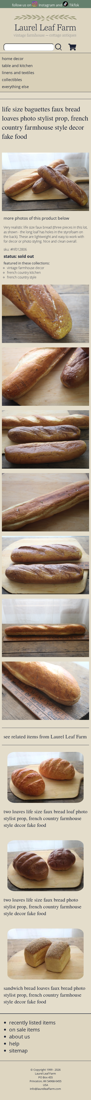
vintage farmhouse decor (25, 268)
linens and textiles (18, 72)
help (14, 1043)
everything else (15, 86)
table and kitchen (17, 65)
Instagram (47, 5)
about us (19, 1036)
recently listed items (32, 1022)
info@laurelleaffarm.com (45, 1089)
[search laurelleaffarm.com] (59, 47)
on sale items (24, 1029)
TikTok (74, 5)
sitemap (18, 1050)
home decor (12, 58)
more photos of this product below (36, 218)
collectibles (12, 79)
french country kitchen (24, 272)
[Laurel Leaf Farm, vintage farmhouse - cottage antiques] (45, 25)
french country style (21, 277)
